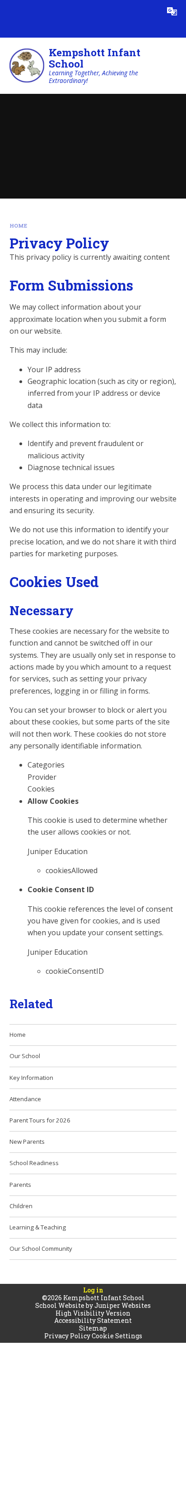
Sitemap (93, 1328)
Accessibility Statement (93, 1320)
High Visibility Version (93, 1313)
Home (18, 225)
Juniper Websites (122, 1305)
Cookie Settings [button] (117, 1335)
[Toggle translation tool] (172, 11)
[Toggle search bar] (149, 11)
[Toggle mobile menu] (11, 11)
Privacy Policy (67, 1335)
